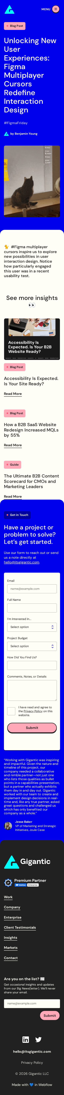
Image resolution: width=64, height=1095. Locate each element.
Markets (11, 947)
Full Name (14, 600)
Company (12, 907)
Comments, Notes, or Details (26, 676)
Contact (11, 958)
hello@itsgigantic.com (21, 562)
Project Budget (17, 638)
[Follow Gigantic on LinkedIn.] (25, 1039)
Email (10, 581)
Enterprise (12, 917)
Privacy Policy (33, 711)
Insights (10, 937)
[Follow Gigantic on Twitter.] (38, 1039)
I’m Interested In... (19, 619)
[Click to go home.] (27, 862)
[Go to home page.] (19, 9)
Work (8, 897)
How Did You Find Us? (22, 657)
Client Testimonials (20, 927)
